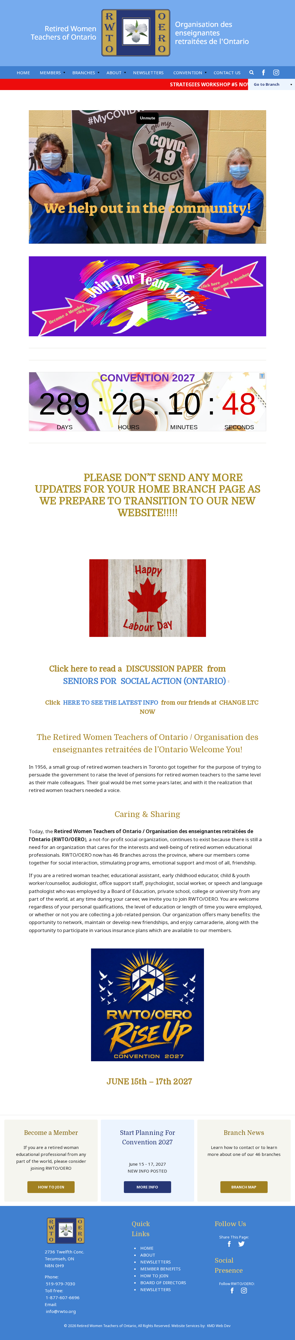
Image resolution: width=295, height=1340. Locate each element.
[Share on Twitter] (240, 1244)
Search (252, 72)
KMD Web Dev (218, 1325)
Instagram (277, 72)
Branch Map (243, 1187)
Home (23, 72)
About (114, 72)
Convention (187, 72)
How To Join (51, 1187)
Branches (83, 72)
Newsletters (148, 72)
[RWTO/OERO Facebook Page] (232, 1290)
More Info (147, 1187)
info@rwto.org (61, 1311)
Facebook (264, 72)
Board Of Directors (163, 1282)
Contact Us (227, 72)
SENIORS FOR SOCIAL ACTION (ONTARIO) (144, 681)
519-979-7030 (60, 1283)
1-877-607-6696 (63, 1297)
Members (50, 72)
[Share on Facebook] (229, 1244)
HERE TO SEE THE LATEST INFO (110, 702)
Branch (266, 84)
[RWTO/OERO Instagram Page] (243, 1290)
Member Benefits (160, 1269)
